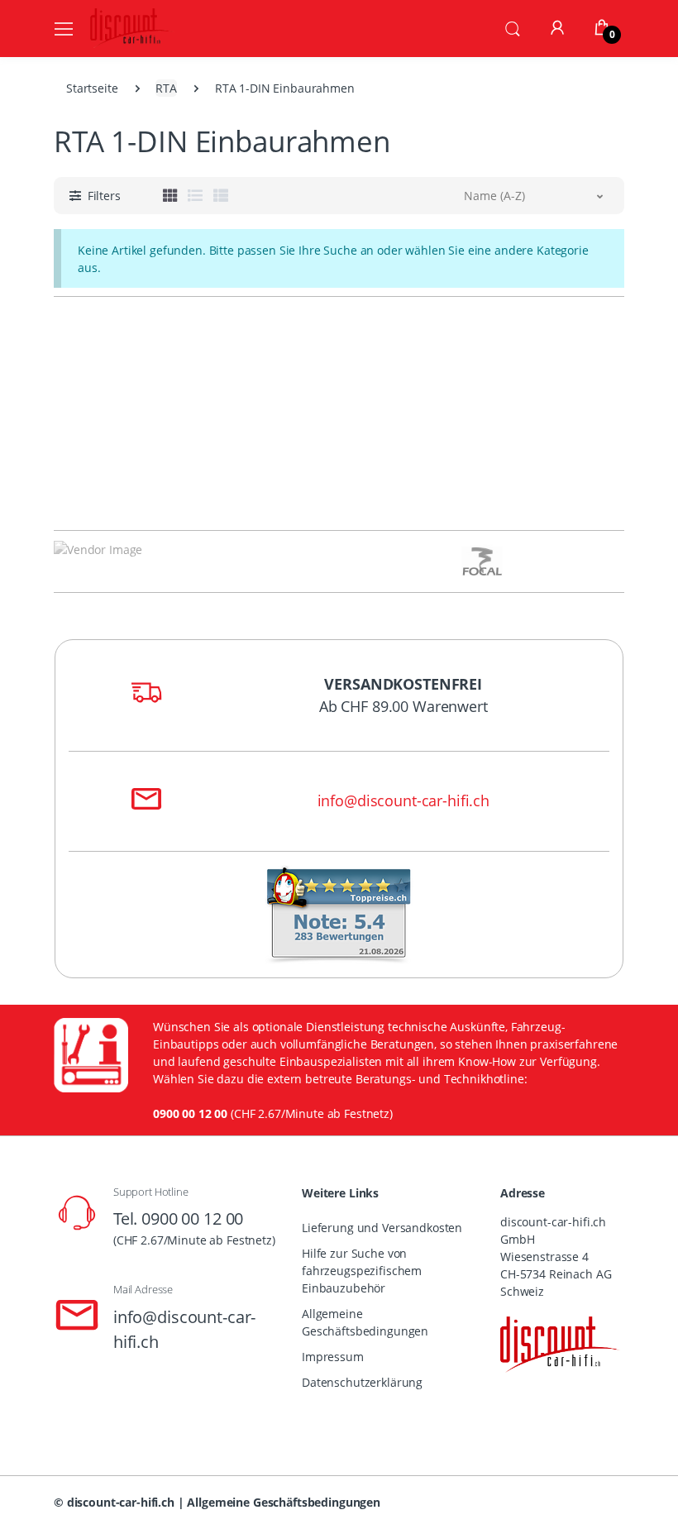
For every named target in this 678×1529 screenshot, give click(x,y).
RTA (166, 88)
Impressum (333, 1356)
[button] (513, 27)
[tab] (170, 195)
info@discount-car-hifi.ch (403, 800)
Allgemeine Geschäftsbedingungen (365, 1322)
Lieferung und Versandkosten (382, 1227)
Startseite (92, 88)
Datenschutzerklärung (362, 1382)
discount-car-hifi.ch (120, 1502)
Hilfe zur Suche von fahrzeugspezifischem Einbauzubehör (362, 1270)
